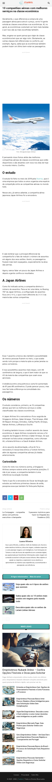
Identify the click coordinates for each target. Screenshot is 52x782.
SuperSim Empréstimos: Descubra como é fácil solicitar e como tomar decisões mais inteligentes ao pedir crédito (32, 714)
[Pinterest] (16, 497)
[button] (48, 3)
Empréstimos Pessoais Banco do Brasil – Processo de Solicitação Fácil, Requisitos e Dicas (33, 748)
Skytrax (39, 179)
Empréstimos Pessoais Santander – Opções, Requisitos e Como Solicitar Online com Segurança (30, 760)
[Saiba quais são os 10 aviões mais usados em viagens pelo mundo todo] (8, 598)
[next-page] (7, 619)
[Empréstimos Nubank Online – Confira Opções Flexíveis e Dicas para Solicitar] (26, 650)
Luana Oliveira (26, 541)
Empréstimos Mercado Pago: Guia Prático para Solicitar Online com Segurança (30, 725)
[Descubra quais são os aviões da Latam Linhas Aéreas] (8, 610)
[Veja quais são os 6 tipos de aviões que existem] (8, 587)
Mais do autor (35, 577)
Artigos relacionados (19, 577)
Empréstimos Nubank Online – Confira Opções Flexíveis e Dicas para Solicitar (23, 671)
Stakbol (20, 779)
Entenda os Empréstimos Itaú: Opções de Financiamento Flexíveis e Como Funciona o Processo (32, 689)
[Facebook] (4, 497)
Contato (16, 775)
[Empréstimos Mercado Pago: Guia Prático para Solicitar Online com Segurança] (8, 726)
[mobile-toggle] (3, 3)
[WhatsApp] (21, 497)
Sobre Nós (34, 775)
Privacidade (25, 775)
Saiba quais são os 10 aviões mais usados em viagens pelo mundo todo (31, 599)
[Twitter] (10, 497)
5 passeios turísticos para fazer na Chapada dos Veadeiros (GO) (39, 514)
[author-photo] (26, 538)
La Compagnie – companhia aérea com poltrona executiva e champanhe (13, 514)
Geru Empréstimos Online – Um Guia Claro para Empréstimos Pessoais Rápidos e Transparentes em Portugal (33, 737)
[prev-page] (3, 619)
